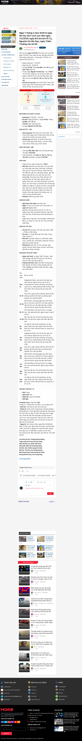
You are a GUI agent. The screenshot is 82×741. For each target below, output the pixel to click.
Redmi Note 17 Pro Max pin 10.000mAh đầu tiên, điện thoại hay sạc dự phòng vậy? (41, 655)
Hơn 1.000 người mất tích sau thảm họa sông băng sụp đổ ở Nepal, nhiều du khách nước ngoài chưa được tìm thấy (73, 89)
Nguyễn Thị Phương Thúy (39, 603)
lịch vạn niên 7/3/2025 (44, 475)
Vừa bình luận (68, 57)
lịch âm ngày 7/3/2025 (29, 475)
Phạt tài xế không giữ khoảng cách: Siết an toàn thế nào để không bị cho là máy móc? (31, 538)
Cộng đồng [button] (4, 85)
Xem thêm (77, 92)
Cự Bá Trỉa (6, 693)
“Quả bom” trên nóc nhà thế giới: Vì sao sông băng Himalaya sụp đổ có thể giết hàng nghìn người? (73, 82)
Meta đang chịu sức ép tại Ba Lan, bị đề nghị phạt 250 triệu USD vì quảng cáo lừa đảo (41, 590)
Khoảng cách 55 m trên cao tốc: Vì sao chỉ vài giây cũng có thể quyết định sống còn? (42, 579)
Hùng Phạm (7, 699)
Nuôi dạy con (7, 67)
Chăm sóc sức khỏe (9, 61)
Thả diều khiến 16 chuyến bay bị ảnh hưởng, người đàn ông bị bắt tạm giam (49, 538)
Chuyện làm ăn (7, 57)
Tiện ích (5, 28)
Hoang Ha (33, 686)
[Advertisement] (41, 16)
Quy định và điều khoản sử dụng (38, 721)
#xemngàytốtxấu (25, 459)
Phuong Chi (31, 541)
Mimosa (30, 550)
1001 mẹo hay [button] (5, 82)
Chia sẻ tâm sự (7, 64)
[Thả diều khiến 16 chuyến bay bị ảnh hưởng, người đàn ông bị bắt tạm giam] (41, 539)
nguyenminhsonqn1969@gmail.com (13, 696)
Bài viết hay (68, 97)
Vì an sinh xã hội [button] (6, 79)
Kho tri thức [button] (5, 76)
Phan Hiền (33, 696)
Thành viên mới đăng (28, 562)
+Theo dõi (42, 47)
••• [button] (27, 471)
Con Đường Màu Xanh (30, 47)
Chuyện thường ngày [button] (8, 55)
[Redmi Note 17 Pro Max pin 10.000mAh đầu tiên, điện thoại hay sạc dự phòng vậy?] (24, 656)
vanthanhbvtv (7, 686)
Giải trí (5, 73)
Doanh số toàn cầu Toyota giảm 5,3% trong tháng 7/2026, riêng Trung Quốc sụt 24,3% (42, 622)
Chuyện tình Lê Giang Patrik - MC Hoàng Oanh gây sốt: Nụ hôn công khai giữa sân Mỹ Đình (49, 547)
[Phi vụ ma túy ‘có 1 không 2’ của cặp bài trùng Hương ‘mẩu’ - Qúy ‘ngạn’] (41, 555)
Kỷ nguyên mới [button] (5, 52)
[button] (14, 2)
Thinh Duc (34, 690)
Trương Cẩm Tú (37, 592)
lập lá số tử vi (61, 136)
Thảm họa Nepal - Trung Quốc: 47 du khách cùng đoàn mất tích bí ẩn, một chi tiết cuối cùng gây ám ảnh (31, 554)
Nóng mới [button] (4, 49)
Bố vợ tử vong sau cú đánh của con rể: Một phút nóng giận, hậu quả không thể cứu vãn (31, 547)
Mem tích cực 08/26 (38, 682)
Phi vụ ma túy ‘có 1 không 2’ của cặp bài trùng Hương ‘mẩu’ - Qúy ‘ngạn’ (49, 554)
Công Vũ (33, 693)
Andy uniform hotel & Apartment (12, 690)
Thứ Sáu (61, 48)
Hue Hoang (36, 570)
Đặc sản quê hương (9, 70)
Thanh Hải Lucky (35, 699)
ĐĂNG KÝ (6, 733)
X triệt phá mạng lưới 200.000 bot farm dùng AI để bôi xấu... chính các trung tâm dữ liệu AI (41, 568)
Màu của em (36, 657)
